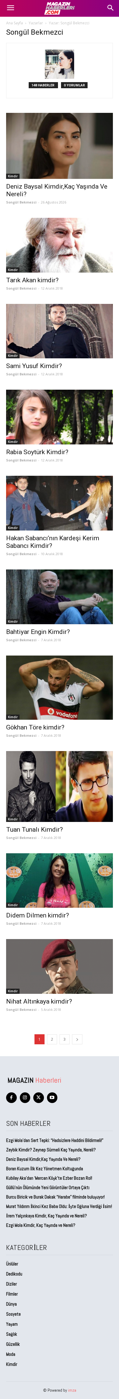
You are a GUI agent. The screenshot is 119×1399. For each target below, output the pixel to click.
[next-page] (77, 1039)
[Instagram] (25, 1097)
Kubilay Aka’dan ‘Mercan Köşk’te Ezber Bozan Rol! (49, 1178)
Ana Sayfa (14, 23)
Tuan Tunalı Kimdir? (34, 829)
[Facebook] (11, 1097)
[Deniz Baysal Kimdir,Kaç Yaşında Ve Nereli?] (59, 146)
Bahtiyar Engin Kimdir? (38, 631)
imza (72, 1390)
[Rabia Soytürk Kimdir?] (59, 417)
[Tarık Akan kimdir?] (59, 245)
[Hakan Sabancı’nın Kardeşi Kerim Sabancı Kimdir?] (59, 503)
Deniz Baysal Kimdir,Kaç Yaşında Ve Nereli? (43, 1159)
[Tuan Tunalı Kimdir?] (59, 786)
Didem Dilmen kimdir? (37, 915)
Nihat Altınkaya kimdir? (39, 1001)
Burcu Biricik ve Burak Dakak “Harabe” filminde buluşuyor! (55, 1197)
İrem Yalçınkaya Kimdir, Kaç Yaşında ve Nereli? (47, 1216)
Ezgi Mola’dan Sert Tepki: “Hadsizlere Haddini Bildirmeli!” (54, 1140)
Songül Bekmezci (21, 202)
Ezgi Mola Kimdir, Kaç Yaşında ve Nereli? (41, 1225)
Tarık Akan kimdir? (32, 280)
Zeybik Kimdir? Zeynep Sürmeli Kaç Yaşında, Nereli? (51, 1150)
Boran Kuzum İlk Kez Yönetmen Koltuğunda (44, 1168)
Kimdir (13, 176)
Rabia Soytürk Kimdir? (37, 452)
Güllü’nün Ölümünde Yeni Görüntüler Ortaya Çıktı (47, 1187)
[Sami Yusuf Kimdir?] (59, 331)
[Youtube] (52, 1097)
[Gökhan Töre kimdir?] (59, 688)
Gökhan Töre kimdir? (35, 727)
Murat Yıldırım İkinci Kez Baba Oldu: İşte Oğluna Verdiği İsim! (59, 1206)
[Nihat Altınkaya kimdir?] (59, 966)
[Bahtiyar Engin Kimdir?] (59, 596)
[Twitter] (38, 1097)
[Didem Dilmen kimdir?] (59, 880)
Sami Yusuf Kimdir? (34, 366)
